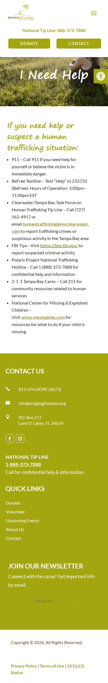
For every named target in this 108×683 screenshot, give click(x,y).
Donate (29, 43)
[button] (101, 76)
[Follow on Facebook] (10, 438)
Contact (78, 43)
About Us (15, 529)
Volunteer (15, 511)
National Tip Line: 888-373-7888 (54, 30)
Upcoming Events (22, 520)
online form (63, 601)
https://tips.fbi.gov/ (59, 245)
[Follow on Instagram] (20, 438)
